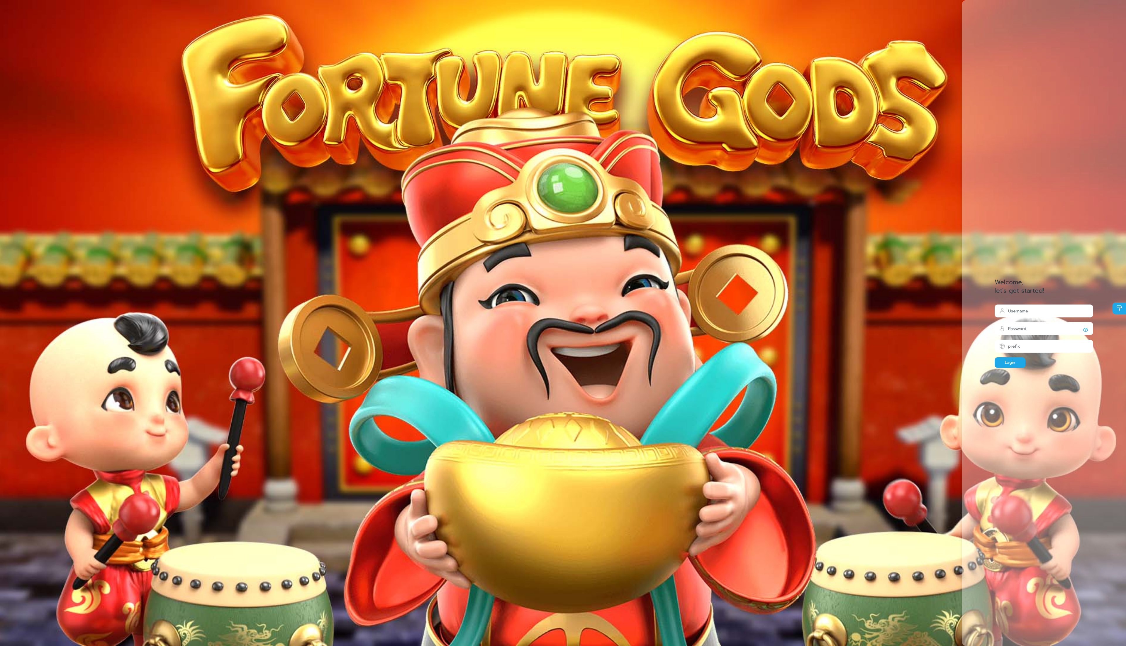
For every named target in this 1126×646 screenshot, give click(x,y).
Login (1010, 362)
